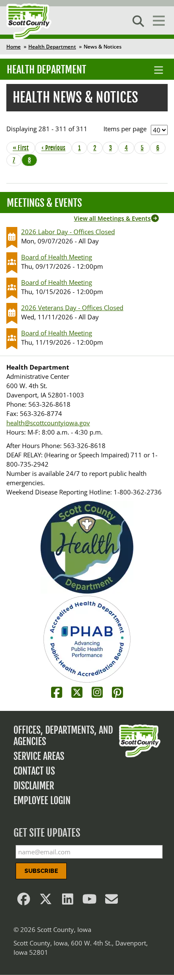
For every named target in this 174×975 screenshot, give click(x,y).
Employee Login (42, 800)
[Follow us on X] (46, 901)
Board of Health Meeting (56, 257)
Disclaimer (34, 785)
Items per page (125, 128)
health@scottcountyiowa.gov (48, 423)
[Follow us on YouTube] (90, 901)
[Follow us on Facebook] (24, 901)
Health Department (52, 46)
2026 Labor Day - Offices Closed (68, 231)
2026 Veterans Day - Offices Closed (72, 307)
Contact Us (34, 771)
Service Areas (39, 756)
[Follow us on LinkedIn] (68, 901)
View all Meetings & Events (112, 218)
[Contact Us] (111, 901)
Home (13, 46)
